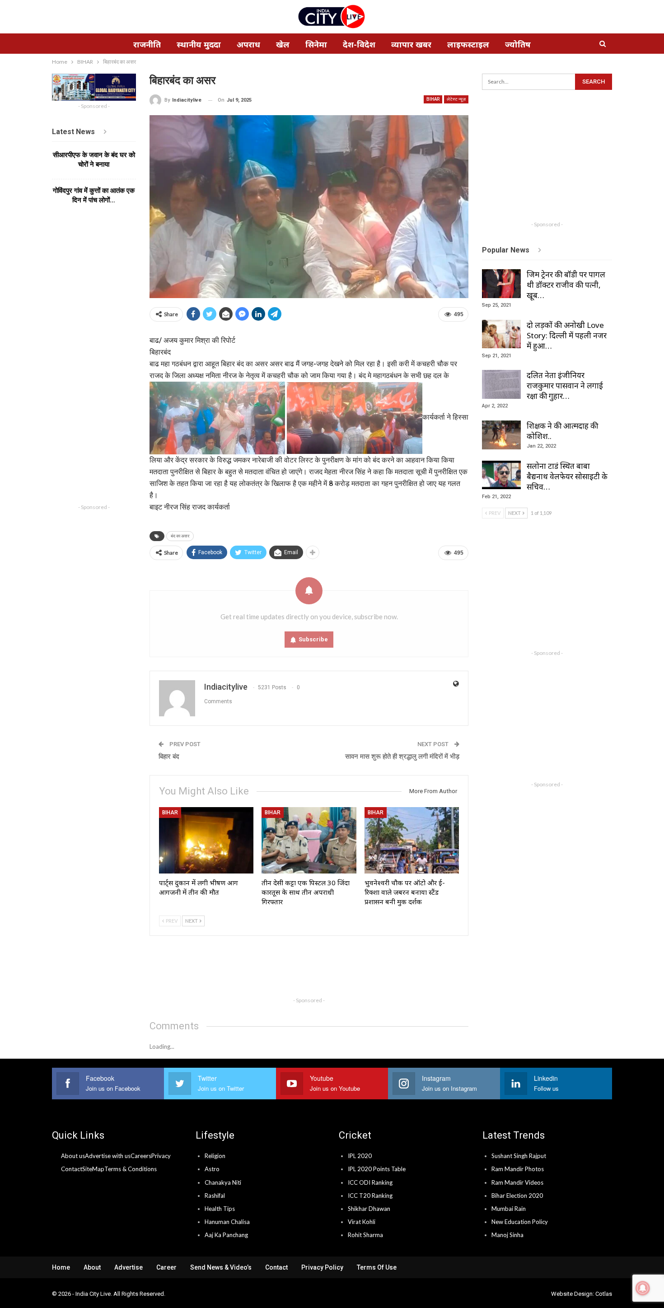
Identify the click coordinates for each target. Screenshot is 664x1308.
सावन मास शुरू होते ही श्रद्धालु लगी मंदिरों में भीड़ (402, 756)
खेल (283, 44)
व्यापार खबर (411, 44)
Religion (215, 1155)
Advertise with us (108, 1155)
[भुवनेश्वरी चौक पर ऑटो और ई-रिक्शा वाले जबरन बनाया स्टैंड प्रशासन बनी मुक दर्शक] (412, 840)
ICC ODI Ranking (370, 1182)
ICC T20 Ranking (370, 1195)
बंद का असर (180, 535)
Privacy (161, 1155)
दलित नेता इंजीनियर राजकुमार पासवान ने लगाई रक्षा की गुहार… (565, 385)
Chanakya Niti (223, 1182)
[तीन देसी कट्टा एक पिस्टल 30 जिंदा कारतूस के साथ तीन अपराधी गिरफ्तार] (309, 840)
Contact (71, 1169)
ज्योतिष (518, 44)
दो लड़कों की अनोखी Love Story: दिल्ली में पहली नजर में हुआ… (567, 335)
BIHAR (433, 99)
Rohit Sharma (365, 1234)
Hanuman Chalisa (227, 1221)
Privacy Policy (322, 1267)
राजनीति (147, 44)
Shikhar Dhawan (369, 1208)
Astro (212, 1169)
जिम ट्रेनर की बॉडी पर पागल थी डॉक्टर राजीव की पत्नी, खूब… (566, 284)
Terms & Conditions (130, 1169)
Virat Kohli (361, 1221)
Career (166, 1267)
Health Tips (220, 1208)
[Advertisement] (314, 972)
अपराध (248, 44)
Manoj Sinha (507, 1234)
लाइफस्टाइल (468, 44)
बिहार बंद (169, 756)
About (92, 1267)
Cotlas (603, 1293)
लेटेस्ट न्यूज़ (456, 99)
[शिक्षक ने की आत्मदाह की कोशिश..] (501, 434)
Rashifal (215, 1195)
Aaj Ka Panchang (226, 1234)
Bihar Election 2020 (517, 1195)
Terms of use (377, 1267)
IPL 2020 (360, 1155)
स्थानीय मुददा (199, 44)
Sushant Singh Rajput (518, 1155)
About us (73, 1155)
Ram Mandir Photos (517, 1169)
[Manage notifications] (643, 1288)
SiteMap (93, 1169)
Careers (141, 1155)
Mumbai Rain (508, 1208)
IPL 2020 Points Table (377, 1169)
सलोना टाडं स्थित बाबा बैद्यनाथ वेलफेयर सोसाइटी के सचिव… (567, 476)
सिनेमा (316, 44)
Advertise (128, 1267)
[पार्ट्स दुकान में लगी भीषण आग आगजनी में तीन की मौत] (206, 840)
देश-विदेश (359, 44)
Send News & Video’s (221, 1267)
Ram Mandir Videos (517, 1182)
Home (61, 1267)
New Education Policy (519, 1221)
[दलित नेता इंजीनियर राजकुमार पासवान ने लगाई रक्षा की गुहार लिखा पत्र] (501, 384)
